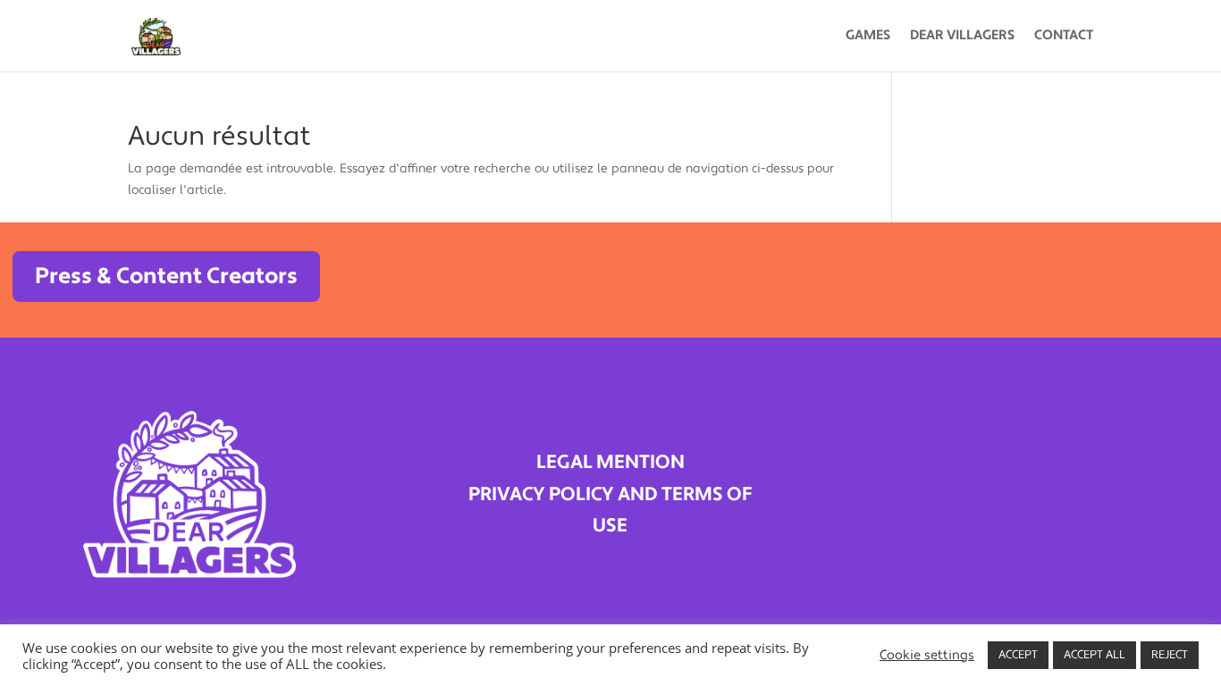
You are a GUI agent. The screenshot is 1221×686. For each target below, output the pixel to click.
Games (868, 36)
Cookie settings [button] (927, 656)
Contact (1063, 36)
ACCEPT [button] (1018, 655)
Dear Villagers (962, 36)
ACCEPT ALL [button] (1094, 655)
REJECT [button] (1169, 655)
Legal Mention (610, 462)
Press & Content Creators (166, 276)
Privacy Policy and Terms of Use (610, 510)
